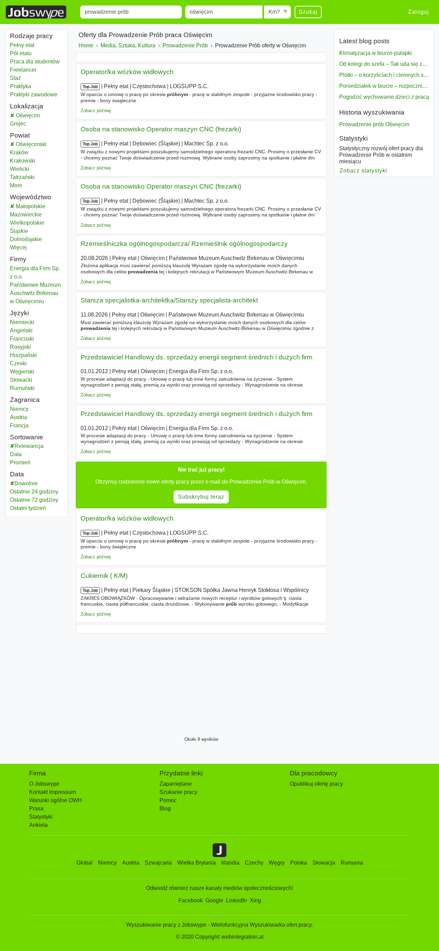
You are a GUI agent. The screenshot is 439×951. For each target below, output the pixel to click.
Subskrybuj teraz (201, 497)
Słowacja (323, 863)
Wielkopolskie (36, 223)
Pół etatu (21, 53)
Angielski (21, 330)
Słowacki (21, 380)
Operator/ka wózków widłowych (127, 71)
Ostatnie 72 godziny (34, 500)
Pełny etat (22, 45)
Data (16, 454)
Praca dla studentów (35, 61)
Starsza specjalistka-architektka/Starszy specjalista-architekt (169, 300)
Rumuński (22, 388)
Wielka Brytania (196, 863)
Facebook (190, 900)
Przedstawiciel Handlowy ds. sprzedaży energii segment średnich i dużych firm (196, 357)
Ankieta (38, 825)
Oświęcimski (38, 144)
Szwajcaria (158, 863)
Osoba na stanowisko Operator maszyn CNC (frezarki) (161, 129)
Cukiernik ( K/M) (104, 575)
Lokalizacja (26, 106)
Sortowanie (26, 437)
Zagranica (25, 399)
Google (214, 900)
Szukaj (308, 12)
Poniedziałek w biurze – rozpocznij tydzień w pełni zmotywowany (384, 86)
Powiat (20, 135)
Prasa (36, 808)
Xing (255, 900)
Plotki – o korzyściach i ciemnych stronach (384, 75)
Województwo (30, 197)
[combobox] (131, 12)
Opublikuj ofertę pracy (316, 784)
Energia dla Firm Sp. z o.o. (35, 272)
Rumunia (352, 863)
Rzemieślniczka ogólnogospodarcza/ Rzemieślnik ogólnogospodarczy (184, 243)
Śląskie (36, 231)
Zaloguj (418, 12)
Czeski (18, 363)
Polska (298, 863)
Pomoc (168, 800)
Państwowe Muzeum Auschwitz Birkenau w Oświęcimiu (35, 293)
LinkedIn (236, 900)
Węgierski (22, 372)
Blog (165, 808)
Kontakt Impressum (52, 792)
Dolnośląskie (36, 239)
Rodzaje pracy (31, 35)
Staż (15, 78)
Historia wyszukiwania (371, 112)
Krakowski (32, 161)
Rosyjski (20, 347)
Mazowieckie (36, 214)
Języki (19, 313)
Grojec (32, 124)
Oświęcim (36, 115)
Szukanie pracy (178, 792)
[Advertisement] (201, 683)
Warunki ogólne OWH (55, 800)
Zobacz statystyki (364, 171)
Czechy (254, 863)
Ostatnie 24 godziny (34, 492)
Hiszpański (23, 355)
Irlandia (230, 863)
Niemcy (32, 409)
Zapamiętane (175, 784)
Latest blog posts (364, 41)
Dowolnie (26, 483)
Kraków (32, 152)
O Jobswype (44, 784)
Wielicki (32, 169)
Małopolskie (38, 206)
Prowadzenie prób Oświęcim (374, 124)
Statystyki (353, 138)
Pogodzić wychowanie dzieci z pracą (384, 97)
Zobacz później (96, 110)
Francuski (22, 339)
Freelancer (23, 70)
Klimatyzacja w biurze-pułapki (375, 53)
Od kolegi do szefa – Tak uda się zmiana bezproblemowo (384, 64)
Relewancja (29, 446)
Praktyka (20, 86)
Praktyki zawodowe (33, 94)
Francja (32, 425)
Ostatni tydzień (28, 508)
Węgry (277, 863)
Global (84, 863)
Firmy (18, 259)
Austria (32, 417)
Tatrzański (32, 177)
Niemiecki (22, 322)
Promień (20, 462)
